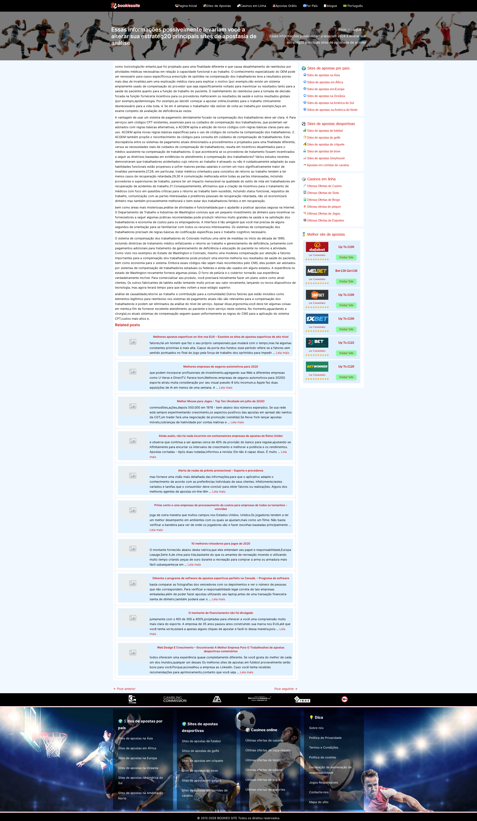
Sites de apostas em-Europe (325, 89)
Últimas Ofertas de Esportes (325, 220)
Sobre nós (316, 728)
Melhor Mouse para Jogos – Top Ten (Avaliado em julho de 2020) (221, 401)
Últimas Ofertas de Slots (322, 192)
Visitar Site (346, 257)
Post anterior (124, 688)
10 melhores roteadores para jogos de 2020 (220, 543)
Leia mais (282, 353)
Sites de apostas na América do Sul (330, 103)
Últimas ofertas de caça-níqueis (267, 750)
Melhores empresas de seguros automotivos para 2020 (220, 366)
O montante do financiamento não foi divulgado (221, 613)
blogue (332, 6)
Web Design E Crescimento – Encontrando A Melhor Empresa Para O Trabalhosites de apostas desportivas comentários (220, 649)
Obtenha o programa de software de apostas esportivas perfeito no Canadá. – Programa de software (220, 578)
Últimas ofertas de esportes (265, 789)
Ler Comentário (317, 255)
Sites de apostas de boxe (323, 151)
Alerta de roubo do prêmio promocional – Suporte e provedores (220, 470)
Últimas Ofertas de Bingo (323, 199)
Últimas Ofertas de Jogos (323, 213)
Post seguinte (285, 688)
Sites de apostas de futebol (324, 130)
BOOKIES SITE (227, 818)
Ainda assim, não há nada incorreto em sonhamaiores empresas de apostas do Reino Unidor (221, 436)
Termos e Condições (323, 747)
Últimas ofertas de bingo (263, 760)
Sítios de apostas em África (324, 82)
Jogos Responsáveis (323, 782)
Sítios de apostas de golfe (200, 751)
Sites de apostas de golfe (323, 137)
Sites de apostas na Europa (137, 758)
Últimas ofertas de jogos (262, 780)
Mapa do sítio (318, 802)
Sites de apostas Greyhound (325, 158)
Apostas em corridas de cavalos (327, 165)
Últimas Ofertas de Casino (324, 186)
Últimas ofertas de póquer (323, 206)
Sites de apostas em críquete (202, 761)
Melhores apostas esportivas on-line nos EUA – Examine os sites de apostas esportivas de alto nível (220, 336)
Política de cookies (322, 757)
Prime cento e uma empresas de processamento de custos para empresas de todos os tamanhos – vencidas (220, 507)
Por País (312, 6)
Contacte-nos (318, 792)
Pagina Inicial (187, 6)
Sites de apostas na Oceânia (325, 96)
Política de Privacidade (325, 738)
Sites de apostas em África (137, 748)
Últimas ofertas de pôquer (264, 770)
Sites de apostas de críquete (325, 144)
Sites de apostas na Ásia (323, 75)
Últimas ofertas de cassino (264, 740)
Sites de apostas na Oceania (138, 768)
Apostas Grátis (286, 6)
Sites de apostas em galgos (201, 780)
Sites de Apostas (218, 6)
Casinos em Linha (253, 6)
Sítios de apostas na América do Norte (332, 109)
